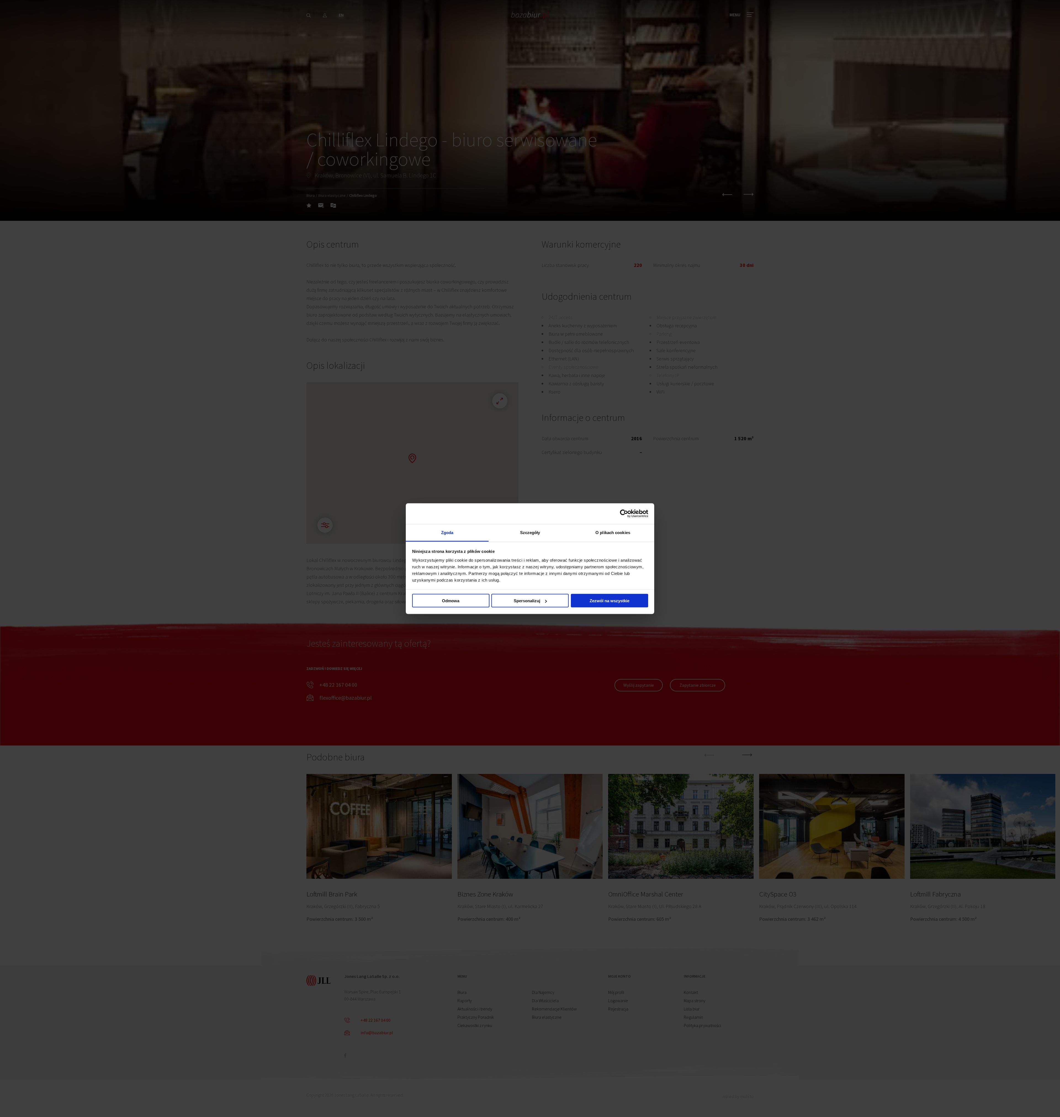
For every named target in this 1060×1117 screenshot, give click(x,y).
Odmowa (450, 600)
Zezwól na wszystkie (609, 600)
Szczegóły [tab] (530, 532)
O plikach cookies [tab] (612, 532)
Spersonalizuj (527, 600)
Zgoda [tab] (447, 532)
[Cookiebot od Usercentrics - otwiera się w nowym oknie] (624, 514)
